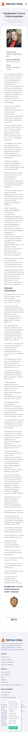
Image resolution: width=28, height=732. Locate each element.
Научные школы (5, 672)
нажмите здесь (12, 723)
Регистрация (5, 695)
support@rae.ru (5, 725)
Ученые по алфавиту (7, 664)
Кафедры (3, 680)
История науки (5, 674)
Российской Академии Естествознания (12, 649)
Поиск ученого (5, 657)
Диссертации (5, 682)
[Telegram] (16, 619)
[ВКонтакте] (12, 619)
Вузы (2, 677)
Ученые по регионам (7, 662)
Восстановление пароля (8, 697)
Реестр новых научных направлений (12, 685)
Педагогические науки (13, 62)
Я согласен (13, 727)
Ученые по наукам (6, 659)
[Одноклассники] (14, 619)
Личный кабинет (6, 692)
